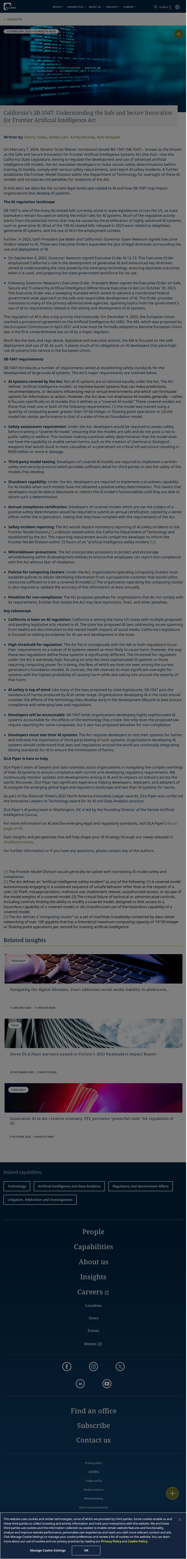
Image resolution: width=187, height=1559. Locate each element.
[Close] (180, 1520)
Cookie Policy (137, 1541)
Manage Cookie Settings (48, 1550)
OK (86, 1550)
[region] (93, 1535)
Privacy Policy (111, 1541)
